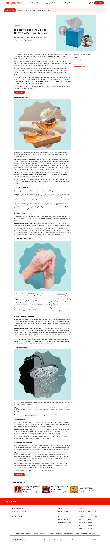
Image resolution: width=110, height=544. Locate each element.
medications (27, 341)
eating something (46, 447)
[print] (89, 54)
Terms (45, 539)
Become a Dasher (63, 519)
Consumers (29, 533)
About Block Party (63, 511)
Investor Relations (68, 533)
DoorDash (20, 88)
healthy (67, 447)
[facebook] (84, 54)
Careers (77, 533)
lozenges (24, 339)
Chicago (90, 514)
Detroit (90, 528)
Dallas (80, 528)
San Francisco (92, 511)
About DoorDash (19, 533)
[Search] (87, 3)
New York (81, 511)
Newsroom (84, 533)
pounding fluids (24, 156)
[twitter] (12, 516)
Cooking (32, 3)
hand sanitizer (61, 294)
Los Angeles (82, 514)
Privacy (50, 539)
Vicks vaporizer (31, 415)
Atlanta (80, 525)
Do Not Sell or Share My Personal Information (64, 539)
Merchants (43, 533)
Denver (90, 525)
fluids (17, 163)
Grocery (39, 3)
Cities (71, 3)
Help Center (92, 533)
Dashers (35, 533)
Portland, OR (82, 522)
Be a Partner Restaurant (64, 522)
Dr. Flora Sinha (32, 79)
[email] (86, 54)
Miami (89, 519)
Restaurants (56, 3)
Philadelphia (82, 516)
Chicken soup (38, 174)
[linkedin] (79, 54)
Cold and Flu (77, 60)
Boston (80, 519)
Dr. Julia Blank (18, 77)
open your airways (19, 410)
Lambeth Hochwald (80, 66)
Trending (65, 3)
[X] (81, 54)
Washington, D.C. (92, 516)
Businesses (51, 533)
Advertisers (59, 533)
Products (60, 516)
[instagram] (19, 516)
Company (60, 514)
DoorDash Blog (9, 10)
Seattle (90, 522)
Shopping (47, 3)
